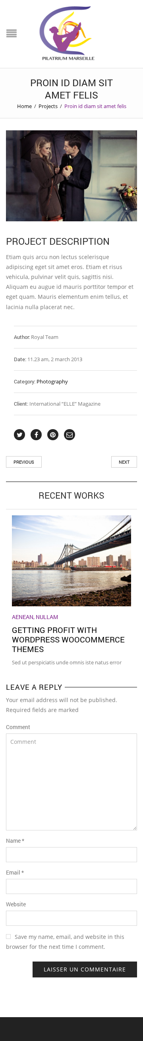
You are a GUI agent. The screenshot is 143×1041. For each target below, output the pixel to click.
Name (15, 840)
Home (24, 106)
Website (16, 904)
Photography (52, 381)
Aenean (22, 617)
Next (124, 462)
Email (15, 872)
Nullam (47, 617)
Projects (48, 106)
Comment (18, 727)
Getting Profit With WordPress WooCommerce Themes (68, 639)
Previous (24, 462)
